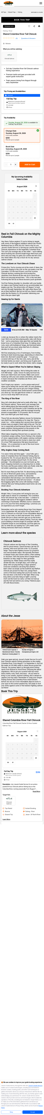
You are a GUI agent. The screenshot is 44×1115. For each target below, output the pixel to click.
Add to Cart (30, 164)
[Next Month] (35, 186)
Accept (32, 1112)
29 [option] (35, 218)
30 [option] (9, 223)
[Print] (39, 26)
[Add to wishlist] (29, 26)
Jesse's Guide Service (35, 1085)
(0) (17, 38)
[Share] (34, 26)
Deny (11, 1112)
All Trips (3, 12)
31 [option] (13, 223)
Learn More (6, 819)
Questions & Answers (28, 38)
